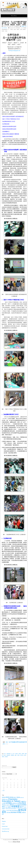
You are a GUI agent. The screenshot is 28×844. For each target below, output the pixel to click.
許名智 (25, 755)
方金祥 (6, 807)
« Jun (3, 790)
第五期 (21, 755)
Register (4, 821)
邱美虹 (19, 812)
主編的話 (23, 801)
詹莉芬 (3, 756)
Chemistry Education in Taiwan (11, 800)
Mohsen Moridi (16, 841)
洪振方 (25, 807)
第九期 (13, 808)
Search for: (4, 765)
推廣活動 (8, 755)
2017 (14, 797)
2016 (11, 797)
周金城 (3, 805)
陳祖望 (6, 756)
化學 (4, 803)
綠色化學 (16, 810)
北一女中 (13, 753)
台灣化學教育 (21, 803)
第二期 (21, 808)
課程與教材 (14, 812)
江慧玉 (18, 755)
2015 (5, 753)
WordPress (15, 839)
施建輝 (9, 807)
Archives (4, 773)
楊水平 (22, 807)
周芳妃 (20, 753)
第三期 (11, 808)
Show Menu (14, 15)
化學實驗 (9, 803)
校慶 (15, 755)
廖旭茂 (12, 805)
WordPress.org (5, 831)
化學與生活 (14, 803)
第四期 (12, 810)
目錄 (3, 808)
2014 (3, 797)
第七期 (8, 808)
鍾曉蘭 (23, 812)
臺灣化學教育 (7, 10)
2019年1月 (22, 797)
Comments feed (5, 828)
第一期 (5, 808)
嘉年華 (23, 753)
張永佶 (4, 755)
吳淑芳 (16, 753)
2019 (18, 797)
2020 (3, 799)
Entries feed (4, 826)
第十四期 (9, 810)
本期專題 (22, 26)
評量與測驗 (8, 812)
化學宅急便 (8, 753)
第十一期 (5, 810)
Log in (3, 823)
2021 (6, 799)
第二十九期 (17, 808)
